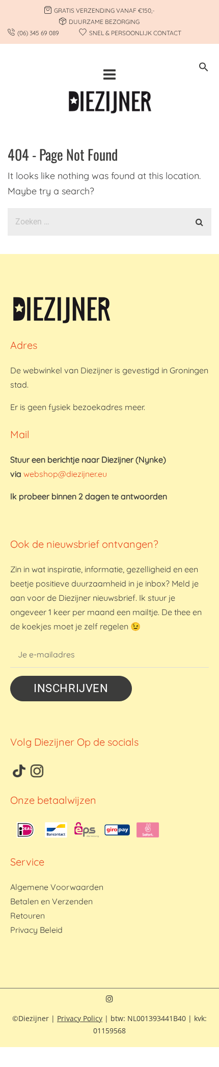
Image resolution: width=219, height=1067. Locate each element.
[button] (204, 68)
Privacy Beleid (36, 930)
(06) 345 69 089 (38, 33)
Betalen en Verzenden (51, 901)
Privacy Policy (79, 1018)
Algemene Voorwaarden (56, 887)
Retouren (27, 915)
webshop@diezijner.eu (65, 474)
